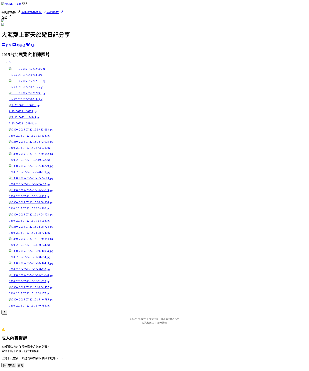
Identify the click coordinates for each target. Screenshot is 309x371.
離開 (20, 365)
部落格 (21, 45)
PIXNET (142, 319)
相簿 (9, 45)
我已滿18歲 (9, 365)
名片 (33, 45)
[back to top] (4, 312)
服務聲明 (162, 322)
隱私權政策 (148, 322)
